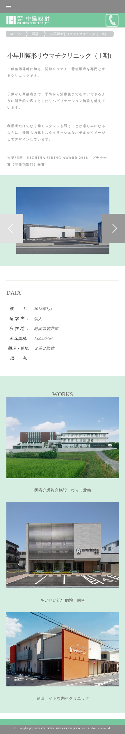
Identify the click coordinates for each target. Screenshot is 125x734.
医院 (35, 34)
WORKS (15, 34)
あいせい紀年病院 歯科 (62, 600)
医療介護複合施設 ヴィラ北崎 (62, 490)
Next (113, 228)
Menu (62, 6)
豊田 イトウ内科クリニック (62, 698)
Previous (11, 228)
